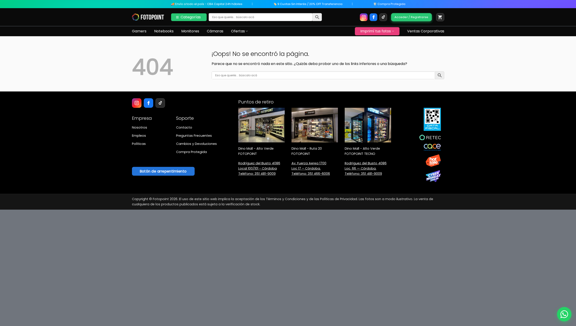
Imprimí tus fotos (375, 31)
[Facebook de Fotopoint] (373, 17)
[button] (440, 17)
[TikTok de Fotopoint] (383, 17)
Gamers (139, 31)
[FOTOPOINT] (148, 17)
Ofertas (238, 31)
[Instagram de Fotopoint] (364, 17)
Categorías (191, 17)
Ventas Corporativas (425, 31)
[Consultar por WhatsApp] (564, 314)
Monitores (190, 31)
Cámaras (215, 31)
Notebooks (164, 31)
